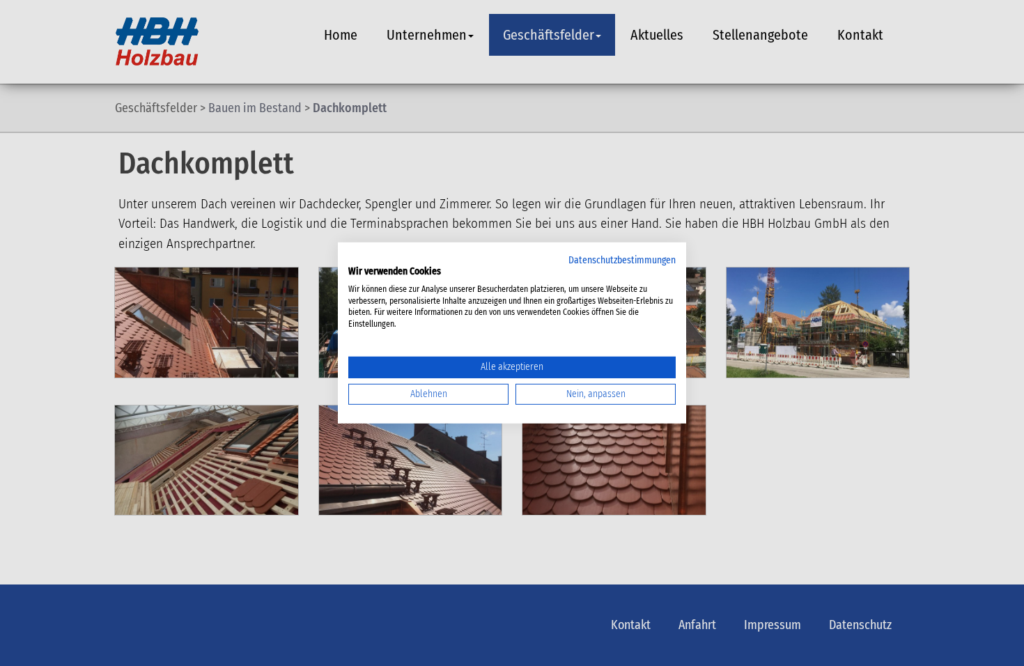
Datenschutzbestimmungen (622, 260)
